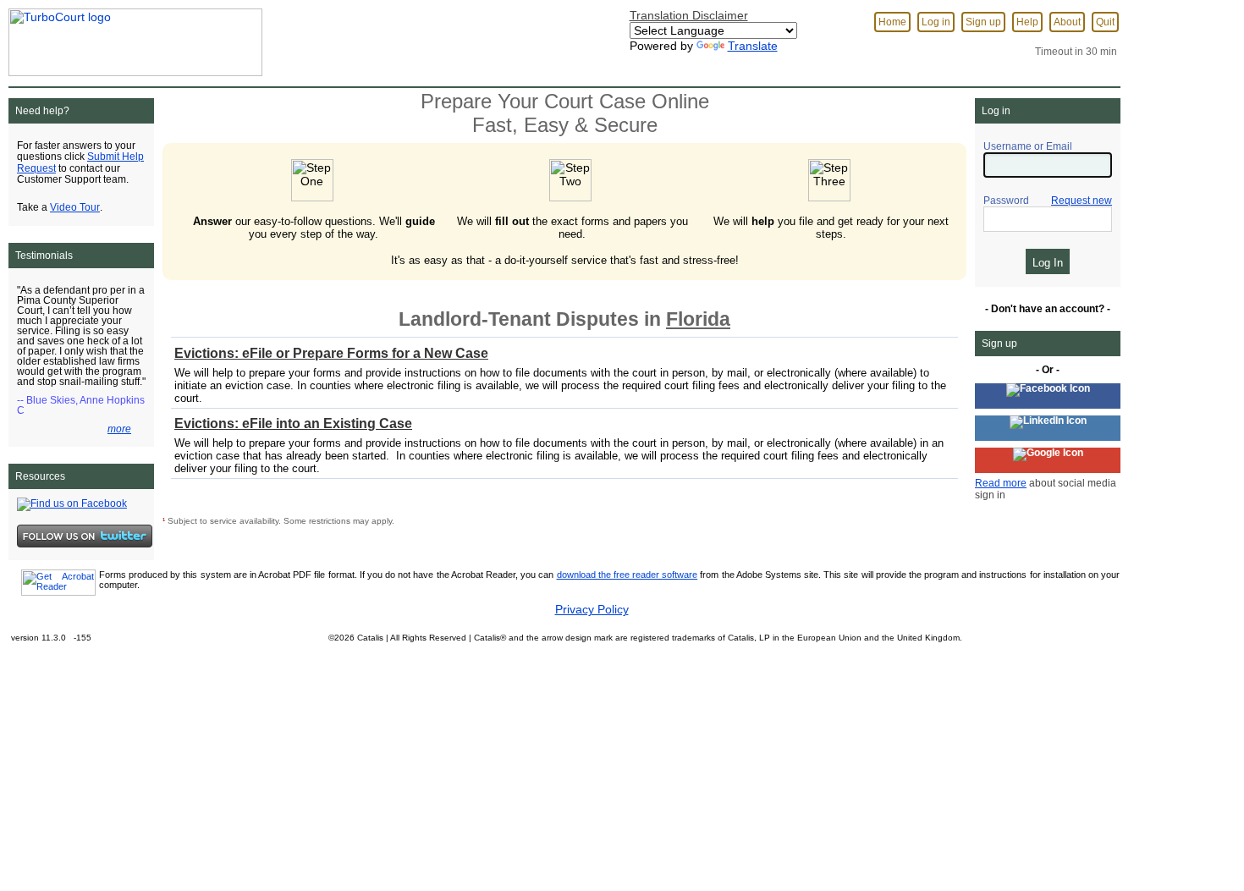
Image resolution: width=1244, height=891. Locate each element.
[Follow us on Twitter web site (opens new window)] (84, 536)
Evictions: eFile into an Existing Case (293, 423)
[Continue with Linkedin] (1047, 428)
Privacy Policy (592, 609)
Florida (698, 319)
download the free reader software (627, 574)
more (119, 429)
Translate (753, 45)
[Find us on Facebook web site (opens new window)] (72, 503)
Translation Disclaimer (689, 15)
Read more (1001, 483)
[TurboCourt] (131, 37)
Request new (1081, 200)
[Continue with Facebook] (1047, 396)
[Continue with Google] (1047, 460)
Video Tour (75, 207)
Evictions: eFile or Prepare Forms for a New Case (331, 353)
